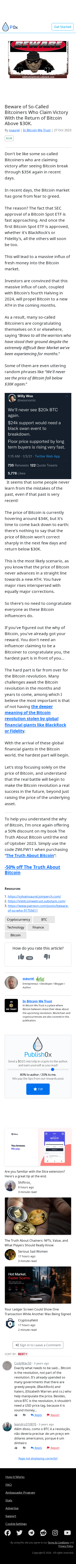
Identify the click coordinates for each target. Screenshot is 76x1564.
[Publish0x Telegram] (32, 1532)
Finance (38, 927)
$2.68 (9, 138)
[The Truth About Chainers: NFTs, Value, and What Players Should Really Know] (38, 1216)
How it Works (15, 1477)
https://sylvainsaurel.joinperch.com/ (34, 896)
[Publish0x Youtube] (68, 1532)
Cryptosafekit (28, 1320)
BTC (44, 919)
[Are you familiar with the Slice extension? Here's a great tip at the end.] (38, 1147)
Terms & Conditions (58, 1542)
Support (10, 1516)
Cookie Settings (16, 1523)
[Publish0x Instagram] (56, 1532)
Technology (15, 927)
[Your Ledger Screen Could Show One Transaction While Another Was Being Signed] (38, 1285)
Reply (38, 1415)
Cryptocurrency (18, 919)
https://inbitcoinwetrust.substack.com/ (36, 901)
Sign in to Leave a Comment (40, 1345)
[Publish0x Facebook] (8, 1532)
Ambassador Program (20, 1492)
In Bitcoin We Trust (37, 130)
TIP (40, 1089)
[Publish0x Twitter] (20, 1532)
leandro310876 (25, 1424)
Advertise (12, 1508)
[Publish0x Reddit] (44, 1532)
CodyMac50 (22, 1363)
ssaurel (14, 130)
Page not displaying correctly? (38, 1458)
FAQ (8, 1484)
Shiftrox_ (24, 1182)
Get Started (62, 27)
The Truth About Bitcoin (30, 855)
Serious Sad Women (33, 1251)
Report (54, 1415)
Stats (8, 1500)
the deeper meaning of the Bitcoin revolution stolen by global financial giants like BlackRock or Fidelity (35, 719)
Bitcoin (16, 935)
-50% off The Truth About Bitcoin (32, 870)
